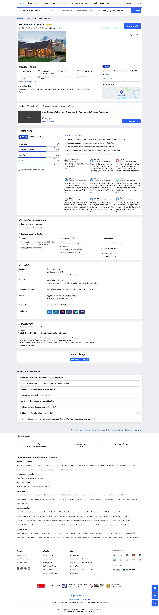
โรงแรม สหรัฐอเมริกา (92, 430)
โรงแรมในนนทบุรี (22, 495)
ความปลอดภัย (74, 573)
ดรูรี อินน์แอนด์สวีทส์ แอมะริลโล (26, 470)
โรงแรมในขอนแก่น (50, 495)
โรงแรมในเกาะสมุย (132, 499)
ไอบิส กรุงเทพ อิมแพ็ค (61, 516)
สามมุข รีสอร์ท (108, 525)
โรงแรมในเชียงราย (61, 499)
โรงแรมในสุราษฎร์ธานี (36, 495)
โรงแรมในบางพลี (70, 533)
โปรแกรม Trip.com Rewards (79, 559)
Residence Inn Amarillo (31, 24)
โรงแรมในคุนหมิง (83, 537)
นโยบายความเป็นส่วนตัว (50, 569)
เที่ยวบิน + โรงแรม (42, 4)
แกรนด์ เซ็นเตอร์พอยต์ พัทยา (26, 512)
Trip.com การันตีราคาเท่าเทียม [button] (113, 28)
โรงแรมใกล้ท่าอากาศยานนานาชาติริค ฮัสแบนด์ (31, 478)
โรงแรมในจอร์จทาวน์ (132, 537)
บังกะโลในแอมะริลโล (23, 486)
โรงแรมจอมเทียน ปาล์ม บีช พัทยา (46, 512)
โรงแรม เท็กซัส (105, 430)
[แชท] (155, 603)
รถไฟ (102, 4)
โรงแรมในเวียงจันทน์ (95, 533)
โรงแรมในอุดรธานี (85, 495)
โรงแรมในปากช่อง (35, 499)
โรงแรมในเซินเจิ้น (107, 537)
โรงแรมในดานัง (118, 533)
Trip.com (74, 430)
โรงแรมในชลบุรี (111, 495)
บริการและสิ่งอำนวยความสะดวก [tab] (53, 106)
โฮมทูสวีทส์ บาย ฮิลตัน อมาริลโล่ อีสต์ (72, 470)
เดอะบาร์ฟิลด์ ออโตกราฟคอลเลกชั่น (49, 470)
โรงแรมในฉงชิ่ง (44, 537)
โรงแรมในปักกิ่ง (130, 533)
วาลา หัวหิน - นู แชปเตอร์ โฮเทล (26, 520)
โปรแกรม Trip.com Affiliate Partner (81, 562)
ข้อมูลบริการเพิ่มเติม (23, 562)
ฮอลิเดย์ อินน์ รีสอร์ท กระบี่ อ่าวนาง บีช (28, 525)
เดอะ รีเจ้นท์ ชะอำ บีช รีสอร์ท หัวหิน (77, 520)
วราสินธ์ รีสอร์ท (111, 520)
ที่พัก (22, 4)
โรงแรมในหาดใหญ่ (22, 499)
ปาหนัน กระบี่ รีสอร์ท (124, 520)
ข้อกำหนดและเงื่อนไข (49, 566)
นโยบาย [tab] (71, 106)
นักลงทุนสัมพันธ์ (75, 555)
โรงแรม (81, 430)
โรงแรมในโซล (21, 537)
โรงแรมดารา (134, 525)
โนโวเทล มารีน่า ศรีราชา (122, 525)
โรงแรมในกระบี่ (84, 499)
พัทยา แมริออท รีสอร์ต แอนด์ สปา (91, 512)
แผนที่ (95, 4)
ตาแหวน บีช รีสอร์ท (46, 516)
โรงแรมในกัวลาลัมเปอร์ (57, 537)
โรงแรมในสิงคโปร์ (32, 537)
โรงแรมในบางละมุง (97, 499)
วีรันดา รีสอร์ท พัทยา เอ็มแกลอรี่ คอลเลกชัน (51, 520)
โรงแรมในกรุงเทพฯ (99, 495)
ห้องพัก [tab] (21, 106)
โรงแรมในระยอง (73, 495)
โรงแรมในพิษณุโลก (48, 499)
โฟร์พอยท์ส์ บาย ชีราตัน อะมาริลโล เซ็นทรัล (92, 465)
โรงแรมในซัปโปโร (71, 537)
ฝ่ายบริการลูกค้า (21, 555)
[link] (126, 3)
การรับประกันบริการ (23, 559)
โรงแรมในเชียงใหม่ (22, 503)
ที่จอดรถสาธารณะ (26, 228)
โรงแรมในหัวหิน (120, 499)
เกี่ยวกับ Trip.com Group (50, 573)
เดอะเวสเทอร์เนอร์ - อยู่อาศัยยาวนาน (66, 465)
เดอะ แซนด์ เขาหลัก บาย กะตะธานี (52, 525)
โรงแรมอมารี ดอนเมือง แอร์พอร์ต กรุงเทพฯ (77, 525)
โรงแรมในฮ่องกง (22, 533)
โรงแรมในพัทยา (109, 499)
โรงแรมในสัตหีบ (74, 499)
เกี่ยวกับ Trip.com (48, 555)
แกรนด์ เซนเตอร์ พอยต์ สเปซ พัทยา (28, 516)
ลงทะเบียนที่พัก (74, 566)
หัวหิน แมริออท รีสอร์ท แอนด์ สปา (69, 512)
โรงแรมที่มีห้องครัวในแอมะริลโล (40, 486)
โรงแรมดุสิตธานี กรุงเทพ (97, 520)
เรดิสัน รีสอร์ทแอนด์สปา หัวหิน (113, 512)
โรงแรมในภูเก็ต (62, 495)
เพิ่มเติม (20, 92)
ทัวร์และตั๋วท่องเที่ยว (60, 4)
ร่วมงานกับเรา (47, 562)
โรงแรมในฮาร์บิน (119, 537)
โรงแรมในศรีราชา (123, 495)
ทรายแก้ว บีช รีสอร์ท (122, 516)
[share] (155, 595)
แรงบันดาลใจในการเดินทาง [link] (79, 4)
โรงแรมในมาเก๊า (95, 537)
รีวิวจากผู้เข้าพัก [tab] (33, 106)
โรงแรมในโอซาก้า (82, 533)
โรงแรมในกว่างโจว (57, 533)
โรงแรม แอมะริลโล (117, 430)
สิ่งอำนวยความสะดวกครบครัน (27, 82)
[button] (108, 4)
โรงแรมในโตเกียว (34, 533)
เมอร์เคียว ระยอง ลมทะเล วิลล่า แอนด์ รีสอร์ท (101, 516)
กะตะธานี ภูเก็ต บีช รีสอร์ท (77, 516)
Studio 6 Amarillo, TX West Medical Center (121, 465)
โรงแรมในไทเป (107, 533)
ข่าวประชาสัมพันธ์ (48, 559)
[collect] (155, 588)
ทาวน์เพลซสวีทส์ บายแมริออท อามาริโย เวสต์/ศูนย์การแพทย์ (35, 465)
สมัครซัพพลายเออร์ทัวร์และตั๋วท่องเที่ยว (82, 569)
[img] (42, 46)
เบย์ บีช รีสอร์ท (97, 525)
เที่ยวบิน (30, 4)
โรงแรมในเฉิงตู (45, 533)
